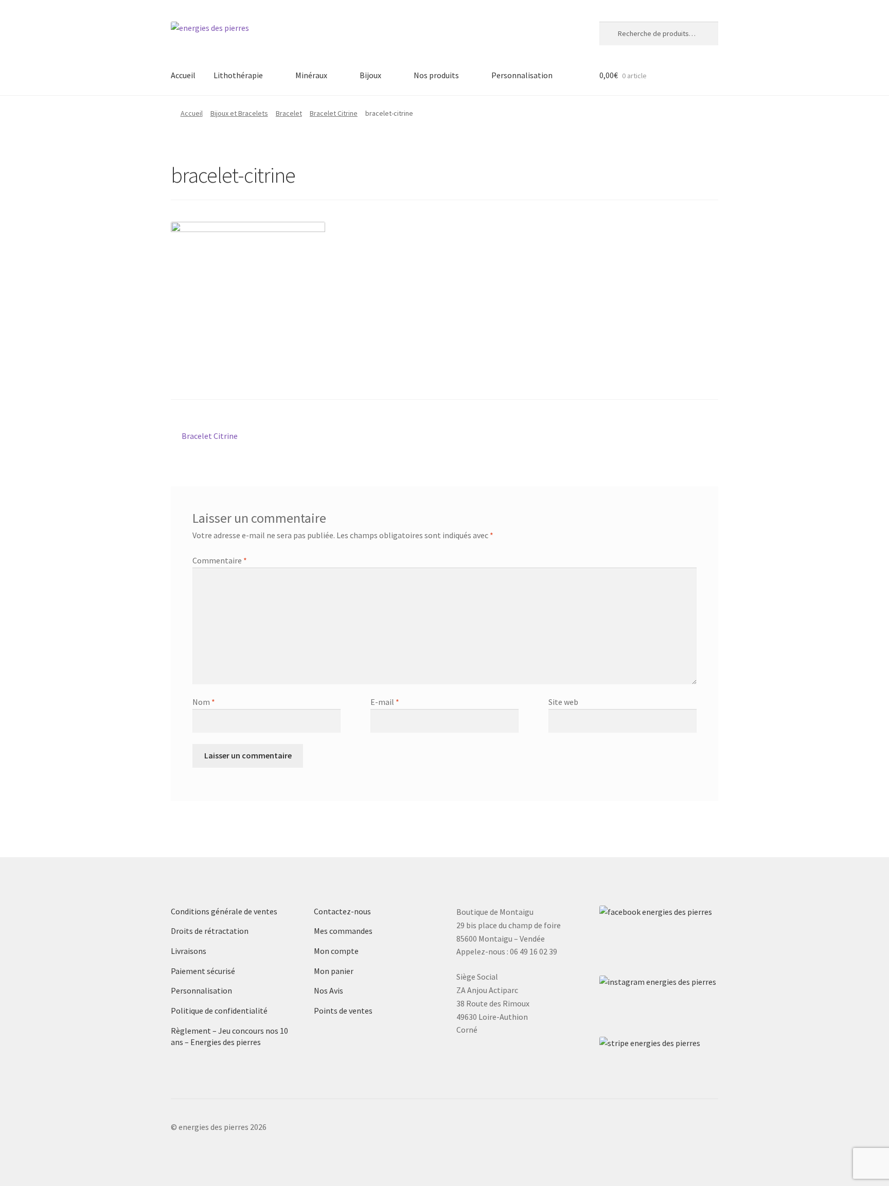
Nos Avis (328, 990)
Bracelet (289, 113)
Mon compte (336, 951)
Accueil (183, 75)
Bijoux (370, 75)
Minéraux (311, 75)
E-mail (384, 702)
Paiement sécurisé (203, 971)
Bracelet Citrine (334, 113)
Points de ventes (343, 1010)
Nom (203, 702)
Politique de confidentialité (219, 1010)
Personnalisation (522, 75)
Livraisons (188, 951)
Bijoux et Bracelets (239, 113)
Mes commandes (343, 931)
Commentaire (219, 560)
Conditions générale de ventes (224, 911)
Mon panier (333, 971)
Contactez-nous (342, 911)
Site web (563, 702)
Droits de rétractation (209, 931)
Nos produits (436, 75)
